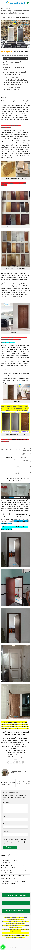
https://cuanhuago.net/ (18, 757)
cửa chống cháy (18, 521)
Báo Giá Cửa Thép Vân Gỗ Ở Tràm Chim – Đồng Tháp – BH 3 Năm (14, 877)
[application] (15, 491)
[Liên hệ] (3, 947)
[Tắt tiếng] (25, 497)
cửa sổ (10, 523)
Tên (4, 816)
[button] (2, 3)
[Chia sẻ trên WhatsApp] (8, 762)
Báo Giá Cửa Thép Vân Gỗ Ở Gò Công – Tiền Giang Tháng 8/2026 (14, 861)
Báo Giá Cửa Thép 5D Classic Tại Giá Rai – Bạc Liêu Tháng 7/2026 (14, 866)
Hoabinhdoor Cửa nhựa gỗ (21, 17)
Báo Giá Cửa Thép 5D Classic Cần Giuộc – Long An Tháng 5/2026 (14, 882)
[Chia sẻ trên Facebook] (11, 762)
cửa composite (14, 178)
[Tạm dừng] (4, 497)
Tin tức (8, 8)
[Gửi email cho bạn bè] (17, 762)
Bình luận (6, 802)
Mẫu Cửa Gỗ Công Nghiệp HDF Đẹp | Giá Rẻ (23, 783)
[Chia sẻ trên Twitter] (14, 762)
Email (5, 823)
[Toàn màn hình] (28, 497)
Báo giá (3, 8)
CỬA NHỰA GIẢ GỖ (19, 754)
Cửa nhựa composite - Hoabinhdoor (19, 935)
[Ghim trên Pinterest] (20, 762)
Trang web (6, 831)
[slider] (14, 497)
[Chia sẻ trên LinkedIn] (23, 762)
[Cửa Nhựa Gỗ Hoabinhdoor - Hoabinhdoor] (15, 3)
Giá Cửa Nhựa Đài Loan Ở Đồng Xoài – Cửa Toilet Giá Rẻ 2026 (14, 872)
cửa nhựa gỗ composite (14, 101)
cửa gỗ (26, 521)
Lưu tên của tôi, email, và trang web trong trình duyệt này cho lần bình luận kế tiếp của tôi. (15, 842)
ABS (18, 132)
